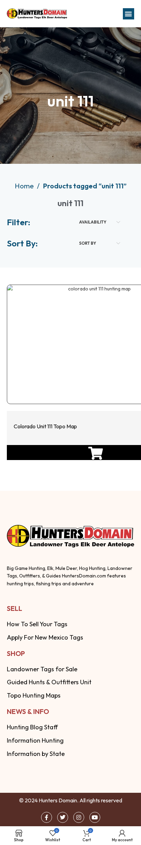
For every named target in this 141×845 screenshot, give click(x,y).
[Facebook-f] (46, 817)
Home (25, 186)
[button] (128, 13)
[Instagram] (78, 817)
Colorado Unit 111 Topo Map (45, 426)
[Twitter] (62, 817)
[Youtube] (94, 817)
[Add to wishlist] (95, 383)
